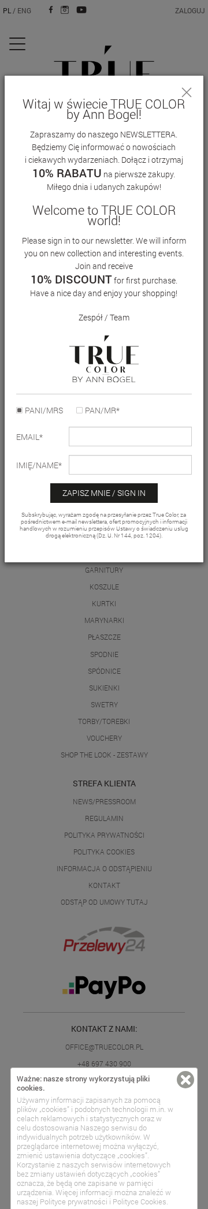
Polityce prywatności (73, 1201)
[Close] (186, 92)
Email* (29, 437)
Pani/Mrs (44, 410)
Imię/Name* (39, 465)
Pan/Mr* (102, 410)
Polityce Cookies (139, 1201)
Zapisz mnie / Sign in (104, 492)
